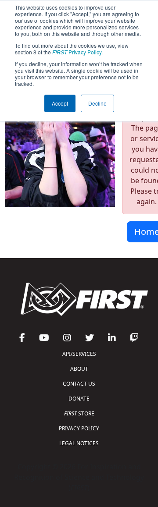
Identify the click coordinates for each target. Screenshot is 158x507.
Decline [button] (97, 103)
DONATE (79, 398)
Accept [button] (60, 103)
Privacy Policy (76, 52)
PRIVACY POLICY (79, 428)
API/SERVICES (79, 354)
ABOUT (79, 368)
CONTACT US (79, 383)
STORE (79, 413)
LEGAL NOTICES (79, 443)
